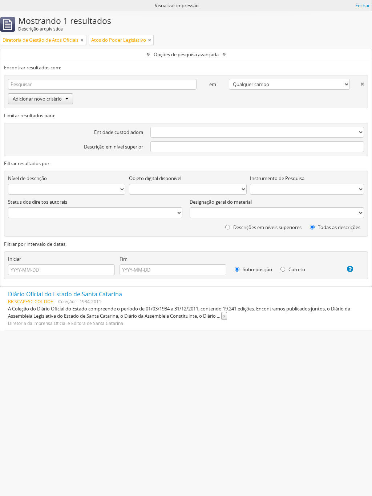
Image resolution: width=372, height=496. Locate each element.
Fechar (362, 5)
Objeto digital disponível (155, 178)
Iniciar (14, 259)
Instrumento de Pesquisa (277, 178)
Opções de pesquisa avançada (186, 54)
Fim (124, 259)
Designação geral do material (221, 202)
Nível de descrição (27, 178)
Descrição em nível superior (113, 146)
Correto (296, 269)
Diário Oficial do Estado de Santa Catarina (65, 294)
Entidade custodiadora (118, 132)
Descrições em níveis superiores (267, 227)
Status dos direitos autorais (37, 202)
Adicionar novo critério (37, 98)
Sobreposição (257, 269)
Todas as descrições (338, 227)
